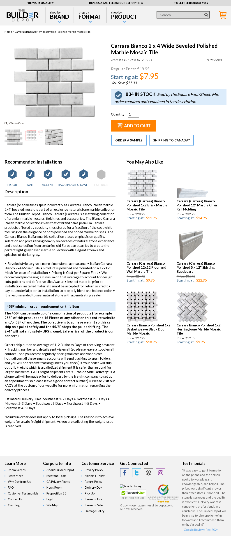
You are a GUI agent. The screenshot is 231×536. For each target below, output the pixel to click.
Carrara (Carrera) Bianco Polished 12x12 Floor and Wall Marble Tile (146, 267)
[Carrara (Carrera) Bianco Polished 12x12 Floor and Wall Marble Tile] (142, 259)
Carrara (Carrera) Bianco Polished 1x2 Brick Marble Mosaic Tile (147, 205)
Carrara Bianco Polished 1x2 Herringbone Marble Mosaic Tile (199, 329)
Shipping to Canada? (171, 140)
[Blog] (148, 472)
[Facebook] (124, 472)
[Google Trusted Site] (163, 502)
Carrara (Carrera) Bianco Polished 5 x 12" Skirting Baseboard (196, 267)
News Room (54, 487)
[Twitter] (136, 472)
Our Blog (14, 505)
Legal (49, 499)
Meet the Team (56, 476)
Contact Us (15, 499)
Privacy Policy (94, 470)
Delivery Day (93, 487)
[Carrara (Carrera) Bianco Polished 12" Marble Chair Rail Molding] (192, 197)
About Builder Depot (60, 470)
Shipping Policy (95, 476)
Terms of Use (93, 499)
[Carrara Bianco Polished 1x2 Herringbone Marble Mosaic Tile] (192, 321)
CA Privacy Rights (58, 481)
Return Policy (93, 481)
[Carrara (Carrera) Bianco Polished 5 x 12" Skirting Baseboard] (190, 259)
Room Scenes (16, 470)
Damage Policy (94, 511)
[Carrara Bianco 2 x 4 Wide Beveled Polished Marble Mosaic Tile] (54, 116)
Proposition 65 (56, 493)
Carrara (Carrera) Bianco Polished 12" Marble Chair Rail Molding (197, 205)
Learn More (15, 476)
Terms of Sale (94, 505)
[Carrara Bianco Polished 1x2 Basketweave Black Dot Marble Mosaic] (142, 321)
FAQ (11, 487)
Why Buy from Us (19, 481)
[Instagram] (160, 472)
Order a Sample (128, 140)
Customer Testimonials (23, 493)
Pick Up (90, 493)
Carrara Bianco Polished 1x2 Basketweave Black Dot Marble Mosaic (149, 329)
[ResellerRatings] (131, 486)
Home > (10, 31)
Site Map (52, 505)
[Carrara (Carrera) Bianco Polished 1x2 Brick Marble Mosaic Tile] (142, 197)
